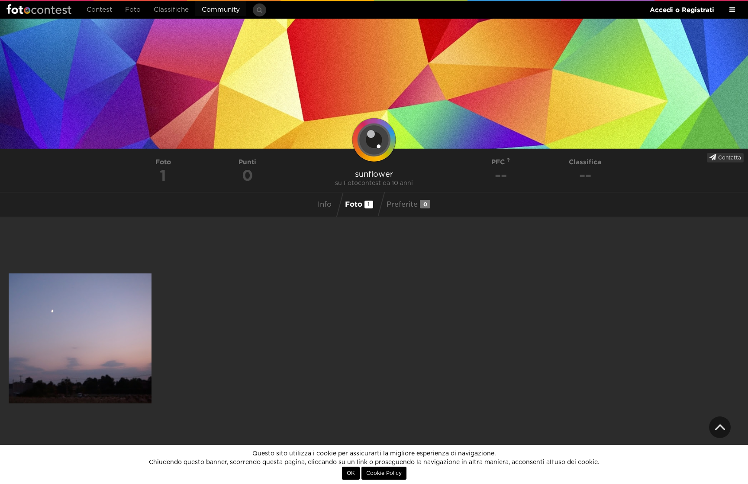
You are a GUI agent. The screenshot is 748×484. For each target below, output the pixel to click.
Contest (99, 9)
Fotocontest (38, 9)
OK (351, 473)
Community (221, 9)
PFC (499, 162)
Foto (133, 9)
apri (80, 338)
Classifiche (171, 9)
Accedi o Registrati (682, 9)
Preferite (407, 204)
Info (325, 204)
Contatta (728, 157)
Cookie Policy (384, 473)
